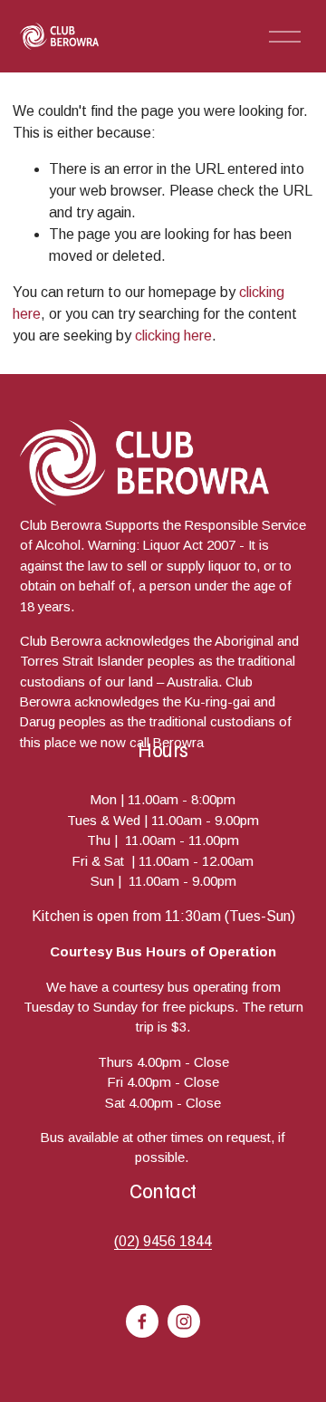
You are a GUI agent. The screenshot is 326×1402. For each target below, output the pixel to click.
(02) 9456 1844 (163, 1241)
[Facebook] (142, 1321)
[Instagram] (184, 1321)
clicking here (173, 335)
